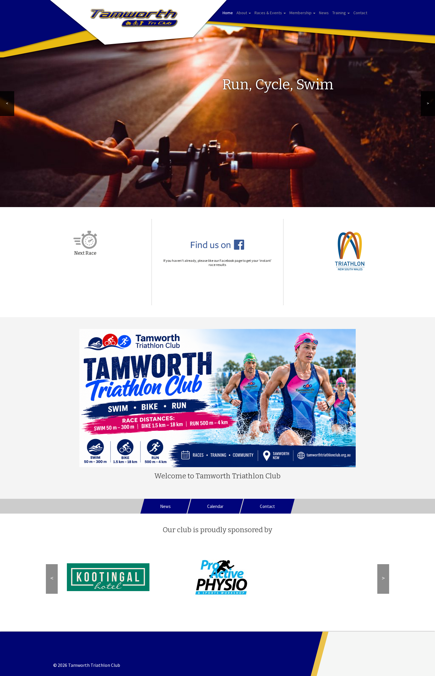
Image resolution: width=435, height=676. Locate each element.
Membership (300, 12)
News (324, 12)
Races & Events (268, 12)
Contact (360, 12)
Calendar (215, 506)
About (242, 12)
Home (228, 12)
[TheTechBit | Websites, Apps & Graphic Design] (381, 653)
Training (339, 12)
